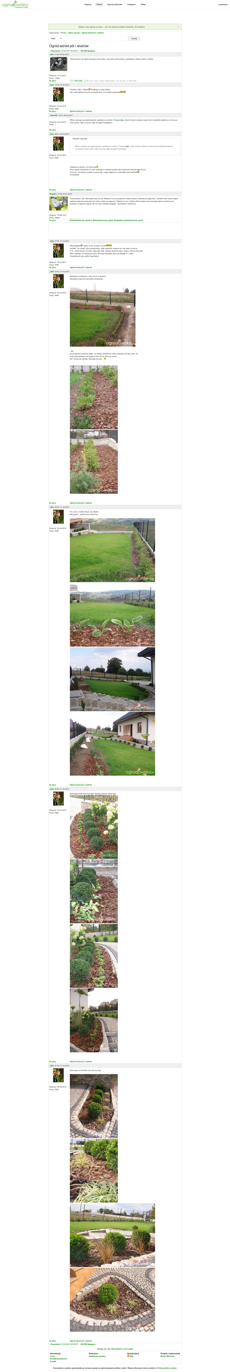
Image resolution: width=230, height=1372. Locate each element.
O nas (52, 1356)
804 (82, 51)
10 (75, 51)
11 (77, 51)
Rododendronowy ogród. (103, 220)
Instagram (131, 4)
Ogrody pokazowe (114, 4)
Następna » (91, 51)
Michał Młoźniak (167, 1356)
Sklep (143, 4)
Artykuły (88, 4)
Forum (99, 4)
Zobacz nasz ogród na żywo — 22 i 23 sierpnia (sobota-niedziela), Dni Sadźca (112, 26)
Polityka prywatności (58, 1358)
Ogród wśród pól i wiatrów (93, 32)
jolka (52, 84)
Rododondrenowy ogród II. (81, 220)
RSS (131, 1356)
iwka (52, 54)
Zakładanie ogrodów (97, 1356)
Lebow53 (53, 115)
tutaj (122, 120)
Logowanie (222, 4)
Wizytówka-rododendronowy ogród (128, 220)
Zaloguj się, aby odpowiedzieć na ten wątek (115, 1349)
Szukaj (134, 39)
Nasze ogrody (74, 32)
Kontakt (53, 1361)
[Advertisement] (115, 17)
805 (85, 51)
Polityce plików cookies (167, 1368)
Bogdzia (53, 194)
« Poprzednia (54, 51)
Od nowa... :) (80, 80)
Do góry (52, 80)
